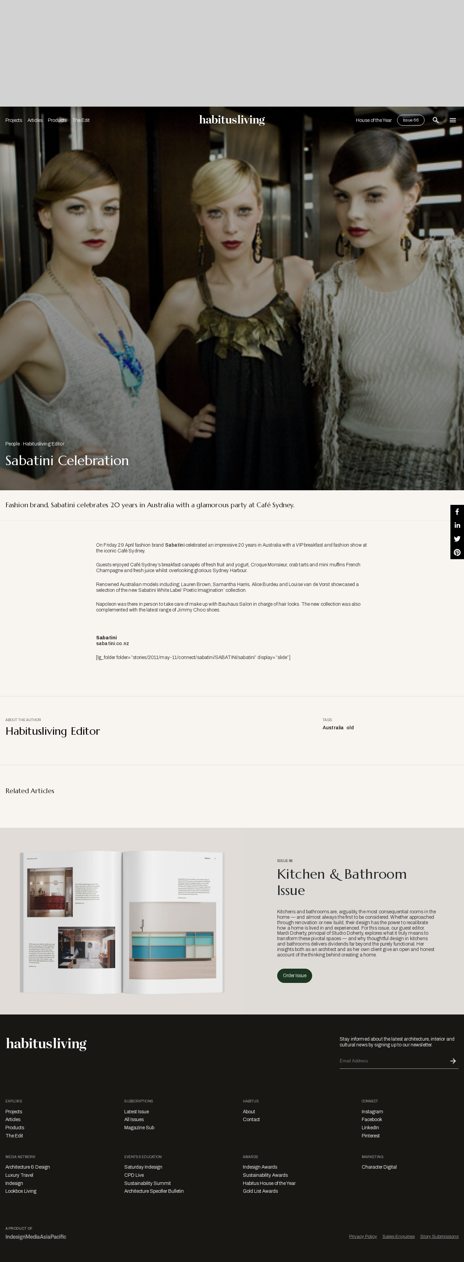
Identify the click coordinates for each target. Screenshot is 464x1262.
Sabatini (174, 545)
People (12, 443)
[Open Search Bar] (436, 120)
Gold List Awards (260, 1191)
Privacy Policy (363, 1236)
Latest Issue (136, 1111)
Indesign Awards (260, 1167)
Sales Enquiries (398, 1236)
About (249, 1111)
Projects (13, 120)
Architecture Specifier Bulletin (154, 1191)
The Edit (81, 120)
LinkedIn (370, 1127)
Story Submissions (439, 1236)
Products (57, 120)
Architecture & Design (27, 1167)
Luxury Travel (19, 1175)
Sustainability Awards (265, 1175)
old (349, 727)
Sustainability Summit (147, 1183)
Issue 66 (411, 120)
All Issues (134, 1119)
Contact (251, 1119)
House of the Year (374, 120)
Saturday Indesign (143, 1167)
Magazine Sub (139, 1127)
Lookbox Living (20, 1191)
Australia (333, 727)
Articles (35, 120)
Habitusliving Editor (43, 443)
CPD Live (134, 1175)
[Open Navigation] (453, 120)
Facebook (372, 1119)
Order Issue (294, 975)
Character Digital (379, 1167)
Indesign (14, 1183)
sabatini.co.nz (112, 643)
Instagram (372, 1111)
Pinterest (371, 1135)
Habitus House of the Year (269, 1183)
